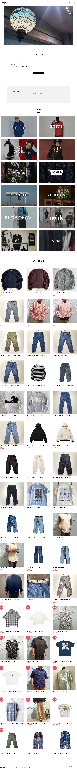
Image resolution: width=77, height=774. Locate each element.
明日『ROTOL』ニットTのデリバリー (19, 66)
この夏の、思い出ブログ (16, 62)
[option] (38, 25)
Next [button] (71, 25)
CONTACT (65, 2)
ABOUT (40, 2)
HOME (35, 2)
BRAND (45, 2)
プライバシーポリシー (10, 767)
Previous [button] (5, 25)
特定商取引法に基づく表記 (19, 767)
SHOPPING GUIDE (26, 767)
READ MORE (38, 73)
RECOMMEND (58, 2)
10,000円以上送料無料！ (37, 93)
